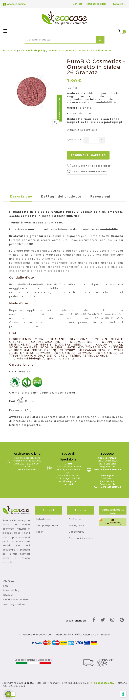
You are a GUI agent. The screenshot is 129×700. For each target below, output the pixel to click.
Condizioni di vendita (81, 538)
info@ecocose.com (102, 683)
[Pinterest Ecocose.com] (121, 620)
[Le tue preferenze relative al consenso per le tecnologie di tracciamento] (123, 694)
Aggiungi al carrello (88, 155)
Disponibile (75, 130)
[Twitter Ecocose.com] (103, 620)
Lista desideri (43, 519)
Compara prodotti (47, 525)
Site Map (8, 595)
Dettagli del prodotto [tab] (61, 196)
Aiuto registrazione (14, 604)
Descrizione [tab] (21, 196)
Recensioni (100, 196)
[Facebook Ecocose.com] (94, 620)
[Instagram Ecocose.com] (112, 620)
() (98, 4)
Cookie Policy (76, 531)
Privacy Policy (76, 525)
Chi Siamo (75, 519)
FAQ (5, 586)
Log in (39, 531)
